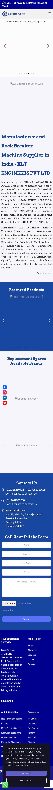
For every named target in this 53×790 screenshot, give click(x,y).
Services (32, 655)
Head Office (33, 719)
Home (30, 645)
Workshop (32, 737)
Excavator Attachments (11, 742)
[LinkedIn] (5, 398)
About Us (32, 650)
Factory (31, 733)
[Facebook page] (5, 387)
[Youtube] (5, 403)
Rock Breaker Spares (11, 728)
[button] (5, 45)
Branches (32, 723)
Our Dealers (33, 728)
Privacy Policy (26, 780)
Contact (31, 664)
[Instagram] (5, 392)
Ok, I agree (26, 773)
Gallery (31, 660)
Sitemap (31, 742)
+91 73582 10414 (21, 3)
